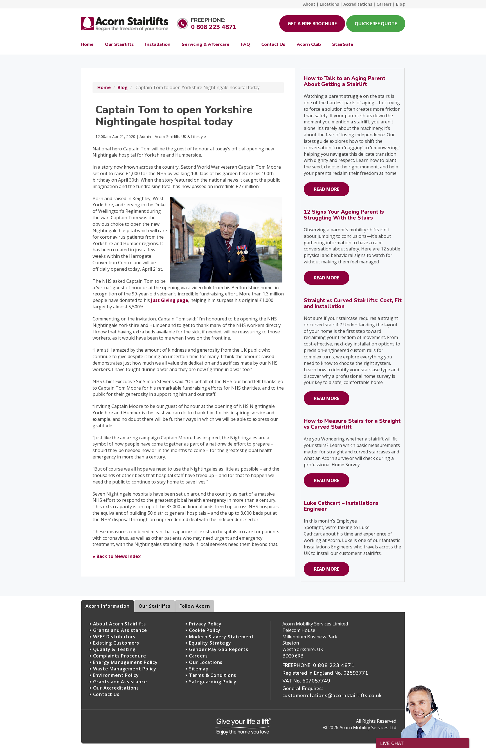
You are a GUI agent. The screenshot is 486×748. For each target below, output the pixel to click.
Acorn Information (108, 606)
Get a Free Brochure (312, 24)
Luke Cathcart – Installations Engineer (341, 506)
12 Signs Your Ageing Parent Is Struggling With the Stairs (344, 215)
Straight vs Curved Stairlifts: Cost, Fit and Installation (353, 303)
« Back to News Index (117, 556)
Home (104, 87)
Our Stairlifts (154, 606)
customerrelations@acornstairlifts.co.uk (332, 695)
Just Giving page (169, 300)
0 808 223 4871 (213, 27)
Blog (123, 87)
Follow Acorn (194, 606)
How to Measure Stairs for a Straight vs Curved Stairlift (352, 424)
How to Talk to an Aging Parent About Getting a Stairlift (344, 81)
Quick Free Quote (376, 24)
